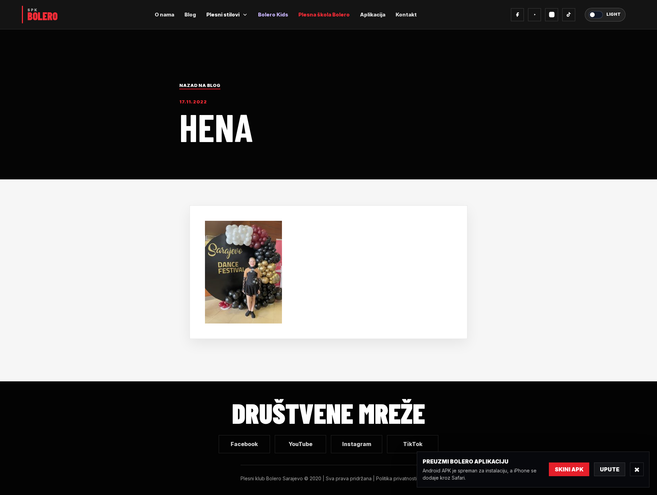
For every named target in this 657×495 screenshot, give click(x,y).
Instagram (356, 444)
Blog (190, 14)
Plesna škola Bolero (324, 14)
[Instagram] (551, 14)
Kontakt (406, 14)
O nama (164, 14)
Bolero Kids (273, 14)
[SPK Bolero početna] (41, 14)
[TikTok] (568, 14)
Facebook (244, 444)
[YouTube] (534, 14)
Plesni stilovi (223, 14)
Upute (609, 469)
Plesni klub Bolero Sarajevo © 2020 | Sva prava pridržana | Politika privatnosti (329, 478)
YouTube (300, 444)
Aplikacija (372, 14)
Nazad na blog (199, 85)
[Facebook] (517, 14)
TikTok (413, 444)
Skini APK (569, 469)
